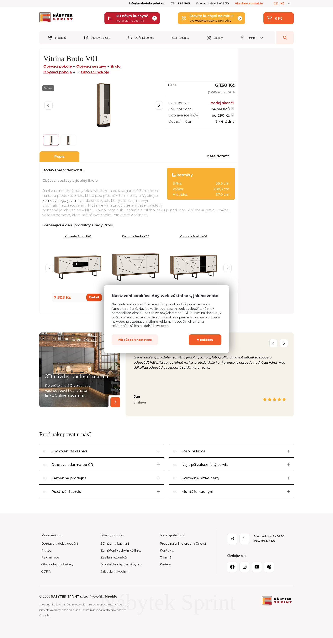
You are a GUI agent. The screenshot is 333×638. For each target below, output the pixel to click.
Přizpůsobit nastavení (135, 339)
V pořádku (205, 339)
